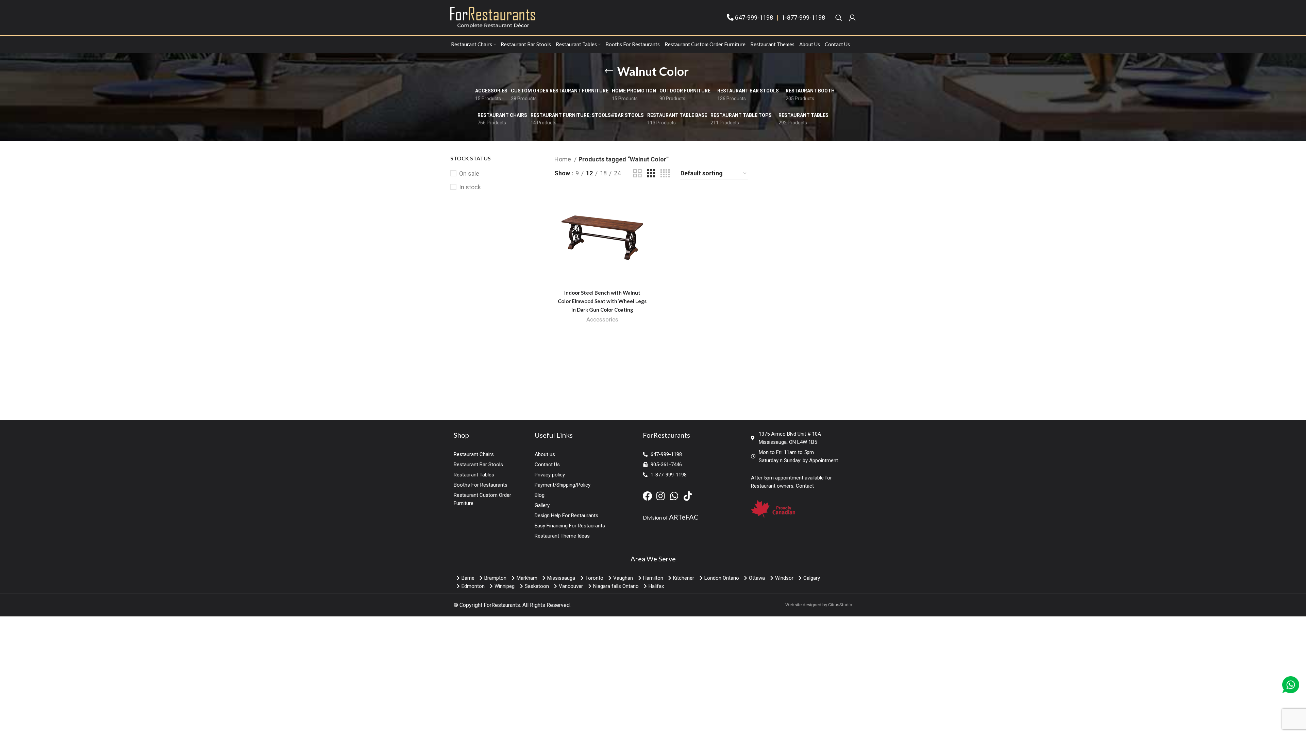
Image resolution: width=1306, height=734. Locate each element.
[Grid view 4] (665, 173)
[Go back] (608, 71)
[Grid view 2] (637, 173)
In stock (470, 187)
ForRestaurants (502, 605)
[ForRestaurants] (492, 17)
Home (563, 159)
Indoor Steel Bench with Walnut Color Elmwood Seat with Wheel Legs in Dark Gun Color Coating (602, 301)
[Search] (838, 17)
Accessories (602, 319)
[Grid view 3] (651, 173)
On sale (469, 173)
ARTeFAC (684, 517)
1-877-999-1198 (803, 17)
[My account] (852, 17)
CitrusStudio (840, 604)
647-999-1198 (754, 17)
